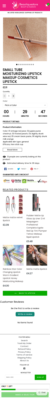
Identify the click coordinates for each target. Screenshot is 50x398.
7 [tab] (29, 64)
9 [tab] (33, 64)
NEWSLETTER (26, 373)
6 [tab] (27, 64)
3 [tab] (21, 64)
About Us (24, 360)
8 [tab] (31, 64)
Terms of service (24, 354)
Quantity (6, 91)
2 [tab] (18, 64)
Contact (24, 346)
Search (24, 340)
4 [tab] (23, 64)
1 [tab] (16, 64)
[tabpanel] (25, 40)
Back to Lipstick (26, 293)
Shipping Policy (24, 357)
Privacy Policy (24, 352)
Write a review (25, 314)
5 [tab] (25, 64)
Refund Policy (24, 349)
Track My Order (24, 343)
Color (5, 101)
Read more (12, 149)
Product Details (11, 121)
